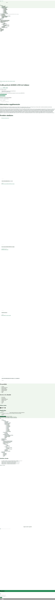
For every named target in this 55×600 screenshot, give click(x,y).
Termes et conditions (7, 417)
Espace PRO (3, 451)
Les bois (5, 10)
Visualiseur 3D (3, 438)
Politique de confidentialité (13, 417)
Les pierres (7, 427)
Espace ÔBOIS (5, 432)
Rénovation (6, 450)
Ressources (3, 440)
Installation (6, 449)
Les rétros (5, 11)
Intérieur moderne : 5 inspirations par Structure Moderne (9, 462)
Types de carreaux (7, 424)
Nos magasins (5, 453)
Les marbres (5, 11)
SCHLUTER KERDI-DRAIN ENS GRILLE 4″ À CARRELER (10, 378)
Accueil (1, 14)
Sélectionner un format (3, 97)
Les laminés (6, 433)
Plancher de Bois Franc (5, 387)
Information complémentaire (5, 101)
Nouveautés (3, 6)
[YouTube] (5, 407)
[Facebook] (0, 407)
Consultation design (4, 439)
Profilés (3, 391)
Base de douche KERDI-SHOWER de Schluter (8, 246)
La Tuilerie (2, 416)
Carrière (4, 455)
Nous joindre (3, 397)
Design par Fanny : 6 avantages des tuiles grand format (9, 463)
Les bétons (5, 8)
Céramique (6, 444)
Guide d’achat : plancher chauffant (7, 441)
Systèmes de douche (5, 14)
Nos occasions (6, 421)
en (6, 2)
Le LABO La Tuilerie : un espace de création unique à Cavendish (10, 460)
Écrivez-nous (5, 454)
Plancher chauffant (4, 7)
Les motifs (5, 12)
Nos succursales (4, 398)
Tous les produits (8, 431)
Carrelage (1, 5)
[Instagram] (3, 407)
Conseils (4, 443)
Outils (2, 392)
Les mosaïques (5, 9)
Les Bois (6, 446)
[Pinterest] (2, 407)
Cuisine (7, 445)
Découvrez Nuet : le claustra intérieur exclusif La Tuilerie (9, 461)
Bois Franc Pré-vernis (9, 447)
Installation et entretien (6, 434)
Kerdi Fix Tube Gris (4, 312)
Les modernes (5, 12)
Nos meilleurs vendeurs (8, 422)
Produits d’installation (4, 389)
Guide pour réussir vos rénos (7, 442)
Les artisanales (8, 425)
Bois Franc (7, 448)
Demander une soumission (3, 94)
